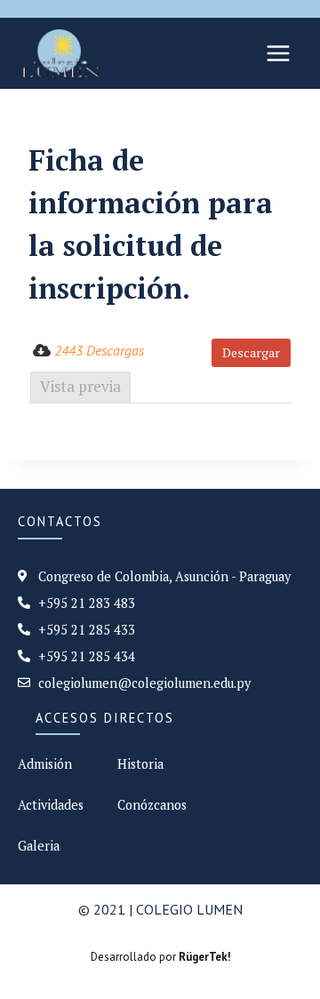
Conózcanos (152, 804)
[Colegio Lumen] (60, 53)
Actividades (51, 804)
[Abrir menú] (278, 53)
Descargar (251, 352)
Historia (140, 763)
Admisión (45, 763)
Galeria (39, 845)
